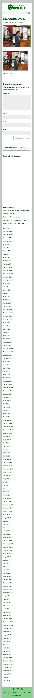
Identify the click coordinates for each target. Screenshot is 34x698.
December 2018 (8, 426)
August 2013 (7, 635)
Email (5, 121)
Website (5, 129)
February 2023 (7, 264)
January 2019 (7, 423)
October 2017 (7, 472)
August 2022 (7, 283)
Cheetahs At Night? (9, 213)
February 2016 (7, 537)
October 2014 (7, 589)
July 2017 (6, 482)
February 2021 (7, 342)
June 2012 (6, 680)
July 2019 (6, 404)
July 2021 (6, 326)
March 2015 (7, 573)
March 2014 (7, 612)
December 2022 (8, 270)
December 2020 (8, 348)
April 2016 (6, 531)
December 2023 (8, 231)
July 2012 (6, 677)
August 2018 (7, 439)
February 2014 (7, 615)
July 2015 (6, 560)
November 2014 (8, 586)
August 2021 (7, 322)
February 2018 (7, 459)
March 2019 (7, 417)
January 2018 (7, 462)
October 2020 (7, 355)
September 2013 (8, 631)
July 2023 (6, 247)
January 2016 (7, 540)
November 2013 (8, 625)
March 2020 (7, 378)
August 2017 (7, 478)
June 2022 (6, 290)
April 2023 (6, 257)
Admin (6, 22)
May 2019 (6, 410)
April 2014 (6, 609)
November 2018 (8, 430)
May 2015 (6, 566)
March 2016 (7, 534)
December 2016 (8, 505)
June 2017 (6, 485)
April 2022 (6, 296)
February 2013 (7, 654)
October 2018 (7, 433)
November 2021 (8, 313)
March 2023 (7, 260)
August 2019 (7, 400)
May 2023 (6, 254)
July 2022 (6, 286)
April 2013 (6, 648)
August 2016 (7, 518)
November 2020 (8, 352)
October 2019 (7, 394)
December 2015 (8, 544)
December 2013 (8, 622)
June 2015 (6, 563)
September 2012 (8, 670)
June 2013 (6, 641)
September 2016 (8, 514)
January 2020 (7, 384)
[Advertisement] (16, 169)
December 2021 (8, 309)
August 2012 (7, 674)
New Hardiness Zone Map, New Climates (16, 210)
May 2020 (6, 371)
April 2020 (6, 374)
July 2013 (6, 638)
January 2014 (7, 618)
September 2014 (8, 592)
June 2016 (6, 524)
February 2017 (7, 498)
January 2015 (7, 579)
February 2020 (7, 381)
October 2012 (7, 667)
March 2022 (7, 299)
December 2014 (8, 583)
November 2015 (8, 547)
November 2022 (8, 273)
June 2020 (6, 368)
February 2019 (7, 420)
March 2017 (7, 495)
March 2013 (7, 651)
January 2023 (7, 267)
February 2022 (7, 303)
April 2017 (6, 491)
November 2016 (8, 508)
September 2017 (8, 475)
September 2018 (8, 436)
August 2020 (7, 361)
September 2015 (8, 553)
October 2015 (7, 550)
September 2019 (8, 397)
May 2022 (6, 293)
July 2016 (6, 521)
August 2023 (7, 244)
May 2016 (6, 527)
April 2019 (6, 413)
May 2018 (6, 449)
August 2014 (7, 596)
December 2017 (8, 465)
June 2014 (6, 602)
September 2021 (8, 319)
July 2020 (6, 365)
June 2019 (6, 407)
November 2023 (8, 234)
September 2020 (8, 358)
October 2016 (7, 511)
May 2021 (6, 332)
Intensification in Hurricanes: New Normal (16, 220)
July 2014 (6, 599)
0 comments (21, 22)
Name (5, 113)
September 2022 (8, 280)
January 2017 (7, 501)
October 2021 (7, 316)
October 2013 (7, 628)
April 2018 (6, 452)
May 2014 (6, 605)
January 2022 (7, 306)
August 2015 (7, 557)
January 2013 (7, 657)
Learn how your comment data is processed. (16, 150)
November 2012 (8, 664)
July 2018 (6, 443)
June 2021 (6, 329)
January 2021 (7, 345)
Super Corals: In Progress (11, 217)
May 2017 (6, 488)
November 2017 (8, 469)
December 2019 (8, 387)
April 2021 (6, 335)
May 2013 (6, 644)
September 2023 (8, 241)
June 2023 (6, 251)
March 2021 (7, 339)
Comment (6, 93)
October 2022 (7, 277)
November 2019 (8, 391)
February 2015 (7, 576)
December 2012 (8, 661)
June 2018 (6, 446)
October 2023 (7, 238)
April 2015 (6, 570)
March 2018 (7, 456)
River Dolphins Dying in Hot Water (13, 223)
